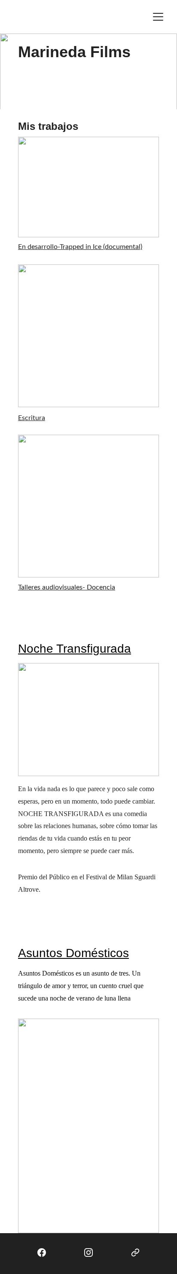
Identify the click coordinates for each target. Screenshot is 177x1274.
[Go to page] (135, 1252)
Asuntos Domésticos (73, 953)
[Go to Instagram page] (88, 1252)
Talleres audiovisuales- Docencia (66, 587)
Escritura (31, 417)
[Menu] (158, 17)
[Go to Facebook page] (41, 1252)
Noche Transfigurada (74, 648)
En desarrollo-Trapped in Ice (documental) (80, 246)
